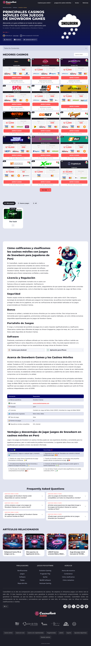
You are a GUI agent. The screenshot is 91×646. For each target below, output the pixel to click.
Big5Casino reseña (45, 107)
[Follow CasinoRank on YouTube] (77, 607)
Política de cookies (45, 644)
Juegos (22, 575)
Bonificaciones (22, 571)
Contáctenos (68, 575)
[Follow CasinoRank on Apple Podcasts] (85, 607)
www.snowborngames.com (41, 404)
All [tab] (36, 203)
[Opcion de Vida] (29, 625)
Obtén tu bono (17, 77)
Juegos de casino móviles (62, 3)
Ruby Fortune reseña (45, 80)
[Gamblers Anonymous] (66, 625)
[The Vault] (13, 218)
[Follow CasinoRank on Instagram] (68, 607)
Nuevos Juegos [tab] (24, 203)
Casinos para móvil (44, 3)
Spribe (45, 578)
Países (22, 581)
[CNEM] (44, 625)
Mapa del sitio (22, 584)
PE (4, 607)
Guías (77, 3)
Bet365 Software (44, 581)
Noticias (85, 3)
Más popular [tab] (10, 203)
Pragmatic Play (45, 575)
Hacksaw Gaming (45, 584)
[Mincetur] (17, 625)
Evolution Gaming (45, 571)
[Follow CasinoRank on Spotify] (81, 607)
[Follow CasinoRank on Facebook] (64, 607)
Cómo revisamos (68, 581)
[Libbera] (55, 625)
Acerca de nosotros (68, 571)
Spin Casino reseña (16, 107)
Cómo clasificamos (68, 578)
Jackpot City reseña (73, 80)
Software (22, 578)
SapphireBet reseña (16, 80)
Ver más (44, 190)
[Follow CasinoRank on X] (73, 607)
